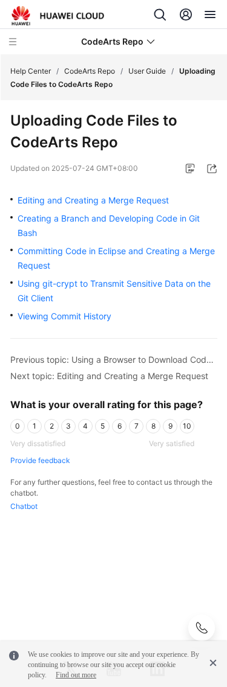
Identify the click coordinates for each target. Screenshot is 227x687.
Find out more (76, 675)
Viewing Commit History (64, 316)
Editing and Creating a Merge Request (93, 200)
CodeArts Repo (89, 70)
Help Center (30, 70)
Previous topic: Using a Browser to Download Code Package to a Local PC (113, 359)
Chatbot (24, 506)
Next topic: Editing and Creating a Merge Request (109, 376)
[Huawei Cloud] (58, 15)
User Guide (147, 70)
